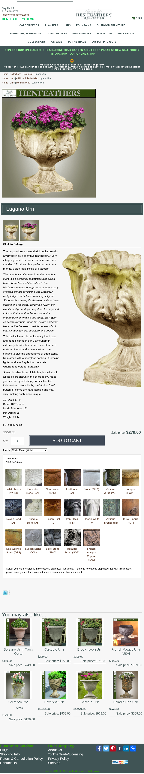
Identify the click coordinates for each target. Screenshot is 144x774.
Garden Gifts (57, 33)
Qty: (5, 440)
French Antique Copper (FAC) (91, 554)
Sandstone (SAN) (52, 491)
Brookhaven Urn (89, 649)
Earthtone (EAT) (72, 491)
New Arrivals (81, 33)
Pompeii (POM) (130, 491)
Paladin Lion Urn (125, 702)
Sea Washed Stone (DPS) (13, 550)
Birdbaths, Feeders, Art (26, 33)
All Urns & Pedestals (26, 78)
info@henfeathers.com (15, 14)
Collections (37, 41)
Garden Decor (29, 25)
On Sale (56, 41)
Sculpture (104, 33)
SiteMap (54, 763)
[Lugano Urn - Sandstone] (11, 239)
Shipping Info (10, 754)
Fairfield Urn (89, 702)
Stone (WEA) (91, 489)
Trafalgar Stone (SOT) (72, 550)
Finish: (7, 450)
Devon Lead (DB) (13, 520)
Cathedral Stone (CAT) (33, 491)
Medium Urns (23, 82)
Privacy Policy (58, 758)
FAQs (4, 750)
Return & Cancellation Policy (21, 758)
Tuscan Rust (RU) (52, 520)
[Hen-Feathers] (94, 14)
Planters (51, 25)
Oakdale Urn (54, 649)
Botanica (27, 74)
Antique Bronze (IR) (111, 520)
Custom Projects (104, 41)
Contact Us (8, 763)
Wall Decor (125, 33)
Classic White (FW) (91, 520)
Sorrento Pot (18, 702)
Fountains (83, 25)
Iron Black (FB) (72, 520)
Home (5, 74)
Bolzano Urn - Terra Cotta (18, 651)
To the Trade (77, 41)
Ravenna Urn (54, 702)
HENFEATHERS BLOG (18, 19)
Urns (67, 25)
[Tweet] (5, 594)
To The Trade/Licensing (65, 754)
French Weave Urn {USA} (125, 651)
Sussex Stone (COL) (33, 550)
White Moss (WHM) (14, 491)
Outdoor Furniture (111, 25)
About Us (55, 750)
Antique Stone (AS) (33, 520)
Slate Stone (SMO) (52, 550)
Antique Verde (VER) (111, 491)
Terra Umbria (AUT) (130, 520)
